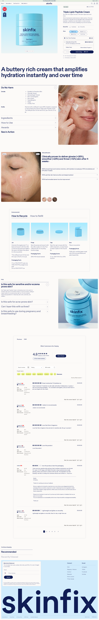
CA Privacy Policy (19, 617)
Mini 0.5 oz (73, 34)
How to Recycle (19, 216)
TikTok (83, 569)
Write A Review (61, 356)
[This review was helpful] (77, 399)
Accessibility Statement (34, 617)
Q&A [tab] (25, 339)
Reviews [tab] (19, 339)
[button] (3, 3)
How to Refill (36, 216)
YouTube (84, 574)
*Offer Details (70, 579)
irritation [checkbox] (47, 374)
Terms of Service (4, 617)
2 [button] (46, 531)
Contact (69, 572)
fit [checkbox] (54, 374)
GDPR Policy (26, 617)
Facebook (84, 572)
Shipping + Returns (72, 569)
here (37, 250)
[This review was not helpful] (80, 399)
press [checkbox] (34, 374)
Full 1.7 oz (73, 31)
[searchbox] (22, 367)
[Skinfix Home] (49, 3)
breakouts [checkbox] (28, 374)
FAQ (68, 567)
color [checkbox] (23, 374)
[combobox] (36, 367)
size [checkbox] (51, 374)
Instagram (84, 567)
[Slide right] (32, 51)
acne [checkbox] (19, 374)
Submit (8, 577)
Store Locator (70, 576)
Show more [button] (59, 374)
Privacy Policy (12, 617)
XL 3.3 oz (83, 34)
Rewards (69, 574)
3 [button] (49, 531)
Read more (69, 473)
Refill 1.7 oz (83, 31)
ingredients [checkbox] (40, 374)
